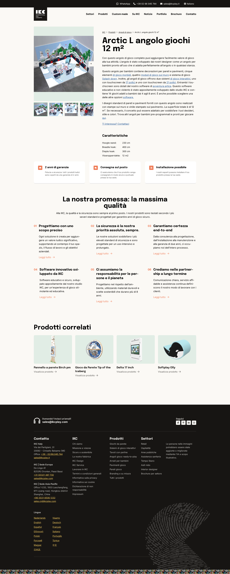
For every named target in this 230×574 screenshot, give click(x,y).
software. (128, 97)
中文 (55, 545)
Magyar (38, 545)
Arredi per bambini (119, 460)
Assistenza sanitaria (151, 456)
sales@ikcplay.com (55, 421)
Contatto (191, 14)
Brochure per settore (151, 473)
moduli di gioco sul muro (155, 75)
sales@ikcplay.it (171, 3)
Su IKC (136, 14)
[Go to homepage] (40, 14)
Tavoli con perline (119, 452)
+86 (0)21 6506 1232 (44, 497)
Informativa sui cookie (83, 482)
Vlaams (56, 517)
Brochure (176, 14)
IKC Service (78, 465)
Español (38, 527)
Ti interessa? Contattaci (115, 123)
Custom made (120, 14)
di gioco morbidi (122, 75)
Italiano (56, 531)
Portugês (57, 536)
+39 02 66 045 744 (146, 3)
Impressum (77, 494)
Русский (38, 540)
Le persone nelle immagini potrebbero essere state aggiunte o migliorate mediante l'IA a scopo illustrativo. (179, 450)
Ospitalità (145, 448)
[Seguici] (178, 423)
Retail (144, 443)
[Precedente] (36, 64)
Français (57, 527)
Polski (37, 536)
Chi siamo (77, 443)
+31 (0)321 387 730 (44, 475)
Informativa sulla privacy (84, 477)
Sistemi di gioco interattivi (123, 448)
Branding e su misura (120, 473)
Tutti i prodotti (117, 477)
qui (104, 118)
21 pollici (171, 82)
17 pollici (131, 82)
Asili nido (145, 465)
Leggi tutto (45, 257)
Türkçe (56, 540)
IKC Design (77, 460)
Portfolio (162, 14)
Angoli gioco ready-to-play (123, 456)
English (37, 522)
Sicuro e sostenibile (82, 452)
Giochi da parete (118, 443)
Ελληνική (38, 531)
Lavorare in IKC (80, 469)
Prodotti (103, 14)
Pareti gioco (116, 469)
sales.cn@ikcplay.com (45, 501)
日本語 (37, 549)
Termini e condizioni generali (86, 473)
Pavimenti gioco (118, 465)
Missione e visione (81, 448)
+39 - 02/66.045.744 (52, 454)
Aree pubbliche (148, 452)
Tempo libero (147, 460)
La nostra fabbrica (81, 456)
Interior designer (149, 469)
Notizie (148, 14)
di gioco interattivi (180, 78)
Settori (90, 14)
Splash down (109, 78)
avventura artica (162, 86)
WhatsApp (125, 3)
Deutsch (57, 522)
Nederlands (40, 517)
